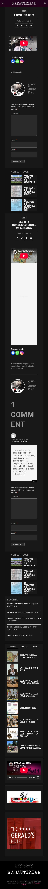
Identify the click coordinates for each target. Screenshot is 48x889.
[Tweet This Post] (22, 25)
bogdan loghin (28, 364)
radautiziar (19, 368)
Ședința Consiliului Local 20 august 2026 (24, 618)
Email (13, 150)
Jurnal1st (32, 90)
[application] (24, 770)
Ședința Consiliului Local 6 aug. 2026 (22, 627)
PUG (12, 368)
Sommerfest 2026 (14, 635)
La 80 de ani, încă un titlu (17, 612)
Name (14, 140)
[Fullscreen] (38, 777)
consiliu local (16, 366)
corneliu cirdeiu (28, 366)
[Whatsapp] (17, 61)
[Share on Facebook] (17, 25)
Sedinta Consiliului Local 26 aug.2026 (22, 604)
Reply (34, 481)
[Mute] (34, 777)
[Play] (10, 777)
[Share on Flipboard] (26, 25)
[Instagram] (22, 61)
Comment (15, 113)
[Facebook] (13, 61)
